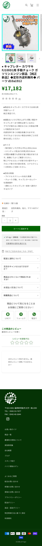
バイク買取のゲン (11, 466)
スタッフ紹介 (10, 461)
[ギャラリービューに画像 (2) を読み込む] (21, 58)
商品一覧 (8, 434)
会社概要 (8, 450)
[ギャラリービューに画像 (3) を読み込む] (31, 58)
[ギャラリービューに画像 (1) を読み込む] (10, 58)
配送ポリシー (10, 502)
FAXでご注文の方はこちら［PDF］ (19, 251)
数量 (3, 216)
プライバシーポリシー (13, 497)
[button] (37, 5)
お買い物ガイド (11, 429)
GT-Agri (23, 542)
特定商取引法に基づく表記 (15, 513)
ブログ (7, 455)
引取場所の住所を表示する (16, 243)
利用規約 (8, 518)
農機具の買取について (13, 440)
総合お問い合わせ (11, 481)
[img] (10, 99)
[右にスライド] (39, 58)
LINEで (8, 318)
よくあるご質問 (11, 476)
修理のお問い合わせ (12, 487)
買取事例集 (9, 445)
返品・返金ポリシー (12, 508)
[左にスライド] (2, 58)
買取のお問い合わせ (12, 492)
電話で (34, 318)
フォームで (21, 318)
